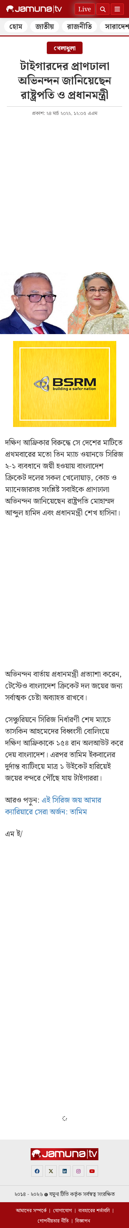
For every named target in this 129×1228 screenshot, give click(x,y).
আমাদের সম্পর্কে (31, 1210)
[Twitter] (51, 1171)
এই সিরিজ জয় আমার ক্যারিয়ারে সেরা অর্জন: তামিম (53, 806)
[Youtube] (92, 1171)
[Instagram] (78, 1171)
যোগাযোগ (62, 1210)
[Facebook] (37, 1171)
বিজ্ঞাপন (82, 1221)
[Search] (102, 9)
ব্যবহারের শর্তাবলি (94, 1210)
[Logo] (34, 9)
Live (84, 9)
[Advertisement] (64, 188)
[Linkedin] (65, 1171)
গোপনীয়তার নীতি (53, 1221)
